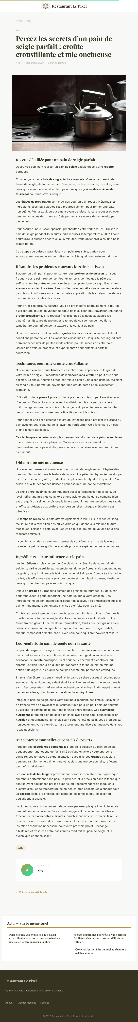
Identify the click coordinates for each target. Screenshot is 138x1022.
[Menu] (94, 6)
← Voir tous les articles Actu (33, 892)
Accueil (19, 20)
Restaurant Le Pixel (69, 6)
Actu (28, 20)
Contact (44, 1002)
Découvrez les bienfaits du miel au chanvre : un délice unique (100, 951)
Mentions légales (27, 1002)
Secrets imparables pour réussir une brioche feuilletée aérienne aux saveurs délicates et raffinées (100, 938)
